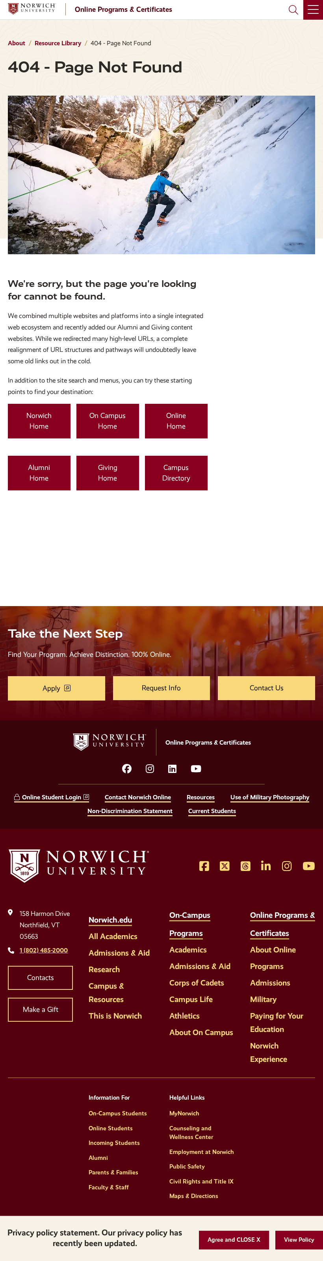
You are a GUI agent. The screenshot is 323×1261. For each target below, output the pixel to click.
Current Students (212, 811)
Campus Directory (176, 473)
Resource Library (58, 43)
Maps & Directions (193, 1196)
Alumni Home (39, 473)
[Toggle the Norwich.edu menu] (140, 915)
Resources (201, 797)
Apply (51, 688)
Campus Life (191, 999)
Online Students (111, 1128)
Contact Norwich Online (138, 797)
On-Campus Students (118, 1113)
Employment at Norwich (201, 1152)
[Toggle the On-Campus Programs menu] (211, 929)
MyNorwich (184, 1113)
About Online (273, 949)
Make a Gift (40, 1009)
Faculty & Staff (109, 1187)
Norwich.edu (110, 919)
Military (263, 999)
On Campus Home (107, 421)
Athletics (184, 1016)
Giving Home (107, 473)
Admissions (270, 982)
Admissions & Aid (119, 953)
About (16, 43)
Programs (267, 966)
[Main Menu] (313, 10)
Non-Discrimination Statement (130, 811)
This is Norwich (115, 1016)
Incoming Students (114, 1142)
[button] (234, 1240)
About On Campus (201, 1032)
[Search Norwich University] (293, 10)
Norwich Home (39, 421)
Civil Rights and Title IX (201, 1181)
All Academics (113, 936)
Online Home (176, 421)
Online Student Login (51, 797)
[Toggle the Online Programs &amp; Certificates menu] (297, 929)
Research (104, 969)
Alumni (98, 1157)
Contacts (40, 978)
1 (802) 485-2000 (44, 950)
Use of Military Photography (269, 797)
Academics (188, 949)
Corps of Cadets (196, 982)
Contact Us (267, 688)
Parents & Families (113, 1172)
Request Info (161, 688)
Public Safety (187, 1166)
